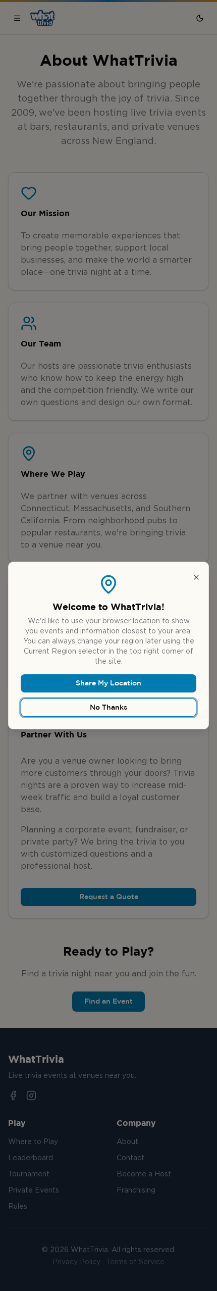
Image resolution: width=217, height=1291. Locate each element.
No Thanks (108, 708)
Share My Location (108, 683)
